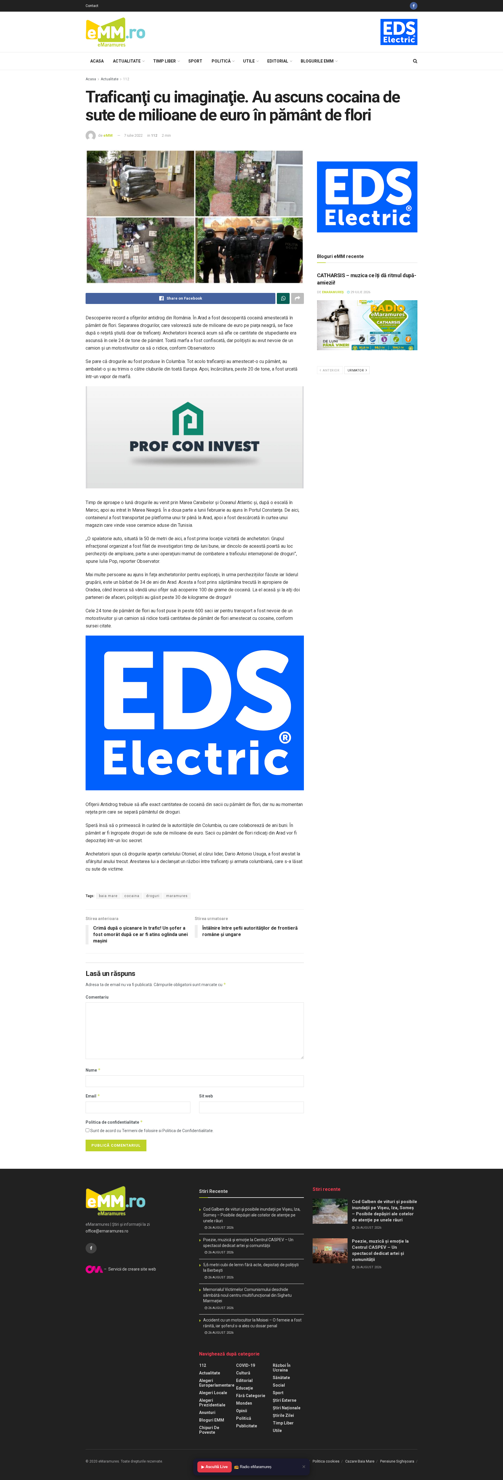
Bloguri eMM (211, 1420)
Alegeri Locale (213, 1392)
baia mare (108, 896)
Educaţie (244, 1388)
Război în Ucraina (282, 1367)
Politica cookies (326, 1461)
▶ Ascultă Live (214, 1467)
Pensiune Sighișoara (397, 1461)
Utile (249, 61)
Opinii (241, 1410)
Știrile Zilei (283, 1415)
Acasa (97, 61)
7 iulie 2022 (133, 135)
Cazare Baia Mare (359, 1461)
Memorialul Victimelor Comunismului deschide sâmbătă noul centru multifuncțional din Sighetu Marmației (247, 1295)
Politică (221, 61)
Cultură (243, 1373)
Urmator (356, 370)
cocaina (131, 896)
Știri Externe (284, 1400)
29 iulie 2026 (360, 292)
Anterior (331, 370)
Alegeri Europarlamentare (216, 1383)
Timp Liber (164, 61)
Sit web (206, 1096)
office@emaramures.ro (107, 1231)
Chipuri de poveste (209, 1430)
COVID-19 (245, 1365)
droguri (153, 896)
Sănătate (281, 1377)
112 (126, 79)
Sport (195, 61)
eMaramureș (333, 292)
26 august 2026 (220, 1228)
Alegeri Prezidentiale (212, 1402)
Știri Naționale (286, 1408)
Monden (244, 1403)
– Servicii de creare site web (129, 1269)
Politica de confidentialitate (114, 1122)
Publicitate (246, 1426)
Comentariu (97, 997)
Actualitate (127, 61)
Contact (92, 6)
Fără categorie (250, 1395)
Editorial (277, 61)
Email (93, 1096)
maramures (177, 896)
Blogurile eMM (317, 61)
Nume (93, 1070)
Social (279, 1385)
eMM (108, 135)
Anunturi (207, 1412)
